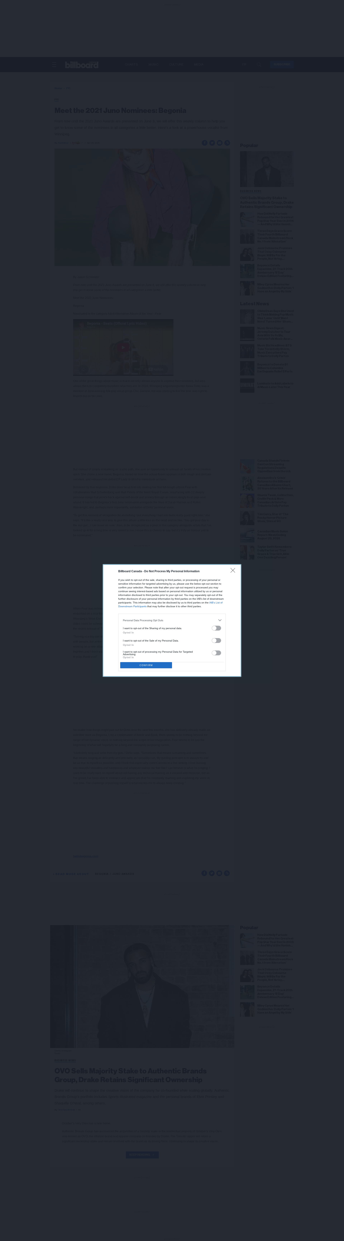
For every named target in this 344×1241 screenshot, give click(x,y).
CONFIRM (146, 665)
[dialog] (172, 620)
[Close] (234, 571)
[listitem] (172, 620)
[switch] (216, 628)
